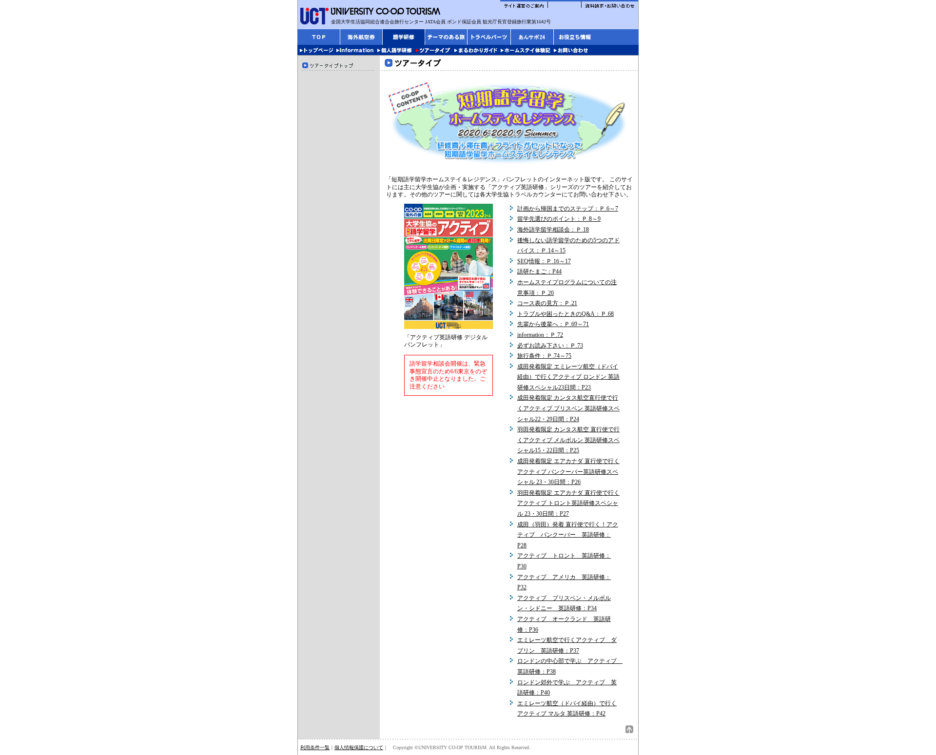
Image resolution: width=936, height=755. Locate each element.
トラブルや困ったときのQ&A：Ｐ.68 (565, 313)
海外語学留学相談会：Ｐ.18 (553, 229)
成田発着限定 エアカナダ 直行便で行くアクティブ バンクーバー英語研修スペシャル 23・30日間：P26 (568, 471)
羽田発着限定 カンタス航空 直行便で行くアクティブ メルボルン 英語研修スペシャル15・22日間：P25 (568, 440)
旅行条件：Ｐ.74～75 (544, 355)
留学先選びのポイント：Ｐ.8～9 (559, 218)
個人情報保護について (358, 747)
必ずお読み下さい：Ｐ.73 (550, 345)
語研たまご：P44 (539, 271)
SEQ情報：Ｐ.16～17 (544, 261)
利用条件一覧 (315, 747)
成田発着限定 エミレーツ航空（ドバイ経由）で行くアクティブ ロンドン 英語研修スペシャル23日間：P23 (568, 377)
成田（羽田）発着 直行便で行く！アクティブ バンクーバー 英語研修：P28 (567, 535)
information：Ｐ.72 (540, 334)
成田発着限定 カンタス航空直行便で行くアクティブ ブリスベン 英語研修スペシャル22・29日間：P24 (568, 408)
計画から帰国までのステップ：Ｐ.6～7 (567, 208)
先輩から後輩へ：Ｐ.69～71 (553, 324)
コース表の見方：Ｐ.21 (547, 303)
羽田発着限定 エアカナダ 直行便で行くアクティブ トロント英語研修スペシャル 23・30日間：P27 (568, 503)
